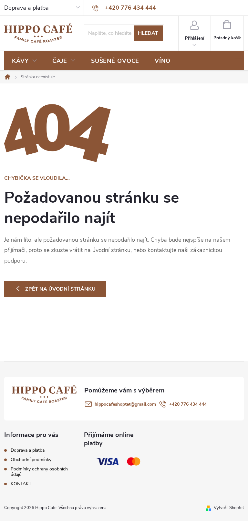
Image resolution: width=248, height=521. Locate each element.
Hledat (148, 33)
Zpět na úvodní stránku (60, 289)
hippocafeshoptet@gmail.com (125, 404)
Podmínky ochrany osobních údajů (39, 472)
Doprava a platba (26, 8)
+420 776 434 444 (188, 404)
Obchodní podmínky (31, 460)
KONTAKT (21, 484)
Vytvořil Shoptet (229, 508)
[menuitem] (24, 61)
